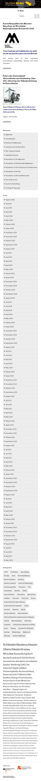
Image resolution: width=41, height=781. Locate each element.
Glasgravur (30, 723)
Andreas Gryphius (21, 718)
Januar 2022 (9, 425)
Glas (4, 695)
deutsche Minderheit (25, 583)
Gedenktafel (13, 715)
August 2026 (10, 200)
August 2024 (10, 298)
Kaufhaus (34, 743)
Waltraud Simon (17, 738)
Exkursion (22, 587)
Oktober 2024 (10, 290)
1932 (33, 733)
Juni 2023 (8, 355)
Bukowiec (27, 713)
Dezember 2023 (11, 331)
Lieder (4, 735)
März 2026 (9, 220)
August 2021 (9, 445)
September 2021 (11, 441)
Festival (11, 700)
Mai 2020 (8, 507)
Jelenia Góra (31, 594)
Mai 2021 (8, 458)
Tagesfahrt (6, 728)
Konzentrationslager (19, 733)
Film (29, 587)
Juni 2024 (8, 306)
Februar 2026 (10, 224)
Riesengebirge (17, 621)
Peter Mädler (16, 758)
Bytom (13, 681)
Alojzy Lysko (33, 738)
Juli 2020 (8, 499)
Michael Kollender (14, 755)
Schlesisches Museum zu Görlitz (24, 625)
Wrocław (7, 636)
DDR (21, 730)
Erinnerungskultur (10, 587)
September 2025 (11, 245)
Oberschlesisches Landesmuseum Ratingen (19, 617)
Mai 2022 (8, 409)
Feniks (30, 743)
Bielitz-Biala (7, 703)
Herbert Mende (6, 755)
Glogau (13, 718)
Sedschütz (28, 748)
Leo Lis (36, 753)
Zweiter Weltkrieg (19, 636)
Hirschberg (21, 594)
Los (36, 733)
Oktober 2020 (10, 486)
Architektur (14, 572)
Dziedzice (29, 750)
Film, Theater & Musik (12, 151)
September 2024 (11, 294)
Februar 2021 (10, 470)
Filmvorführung (31, 700)
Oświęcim (10, 733)
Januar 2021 (9, 474)
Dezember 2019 (11, 527)
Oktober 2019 (10, 536)
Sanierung (27, 621)
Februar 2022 (10, 421)
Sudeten (6, 698)
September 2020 (11, 491)
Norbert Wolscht (29, 755)
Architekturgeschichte (26, 684)
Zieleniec (5, 733)
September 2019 (11, 540)
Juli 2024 (8, 302)
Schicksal (6, 708)
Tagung (13, 628)
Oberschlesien (22, 613)
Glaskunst (11, 695)
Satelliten (7, 677)
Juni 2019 (8, 552)
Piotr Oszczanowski (13, 723)
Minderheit (25, 681)
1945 (6, 572)
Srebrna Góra (28, 733)
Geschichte (8, 591)
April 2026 (9, 216)
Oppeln (6, 621)
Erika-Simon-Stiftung (27, 705)
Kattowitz (25, 598)
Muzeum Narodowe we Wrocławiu (16, 686)
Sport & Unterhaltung (12, 184)
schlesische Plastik (12, 748)
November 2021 (11, 433)
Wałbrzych (26, 632)
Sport (6, 628)
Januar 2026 (9, 228)
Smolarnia (5, 750)
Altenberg (33, 713)
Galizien (23, 738)
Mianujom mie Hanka (16, 728)
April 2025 (9, 265)
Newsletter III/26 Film (13, 171)
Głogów (5, 723)
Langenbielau (6, 745)
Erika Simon (31, 745)
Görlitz (24, 591)
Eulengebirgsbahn (14, 745)
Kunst (26, 606)
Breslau (6, 576)
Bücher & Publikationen (13, 143)
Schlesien (7, 625)
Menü (22, 11)
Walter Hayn (10, 758)
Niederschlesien (9, 613)
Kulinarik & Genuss (11, 155)
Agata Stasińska (13, 740)
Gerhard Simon (6, 743)
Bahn (29, 674)
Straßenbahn (33, 730)
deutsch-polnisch (10, 583)
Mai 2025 (8, 261)
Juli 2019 (8, 548)
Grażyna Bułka (21, 725)
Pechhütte (5, 753)
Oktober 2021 (10, 437)
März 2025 (9, 269)
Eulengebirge (21, 715)
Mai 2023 (8, 359)
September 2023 (11, 343)
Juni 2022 (8, 404)
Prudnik (21, 720)
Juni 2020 (8, 503)
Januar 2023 (9, 376)
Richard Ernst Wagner (26, 735)
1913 (33, 750)
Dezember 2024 (11, 282)
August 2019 (10, 544)
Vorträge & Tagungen (12, 188)
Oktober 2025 (10, 241)
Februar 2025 (10, 273)
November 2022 (11, 384)
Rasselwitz (33, 748)
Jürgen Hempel (12, 725)
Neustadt (15, 720)
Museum (16, 609)
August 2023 (10, 347)
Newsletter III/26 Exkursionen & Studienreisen (21, 167)
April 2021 (8, 462)
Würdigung (25, 728)
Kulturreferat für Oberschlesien (14, 602)
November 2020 (11, 482)
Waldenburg (16, 632)
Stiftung (16, 730)
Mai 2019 (8, 556)
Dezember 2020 (11, 478)
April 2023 (9, 364)
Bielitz (29, 710)
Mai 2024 (8, 310)
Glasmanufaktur (30, 715)
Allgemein (8, 135)
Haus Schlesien (9, 594)
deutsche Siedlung (33, 740)
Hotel (11, 720)
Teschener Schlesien (23, 695)
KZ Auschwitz (6, 740)
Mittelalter (16, 705)
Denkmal (21, 579)
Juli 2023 (8, 351)
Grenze (13, 703)
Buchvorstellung (9, 579)
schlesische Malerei (21, 748)
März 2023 (9, 368)
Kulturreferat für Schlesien (13, 606)
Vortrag (6, 632)
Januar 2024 (9, 327)
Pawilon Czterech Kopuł (23, 740)
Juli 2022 (8, 400)
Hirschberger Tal (20, 700)
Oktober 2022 (10, 388)
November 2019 (11, 532)
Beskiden (30, 718)
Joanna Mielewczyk (22, 708)
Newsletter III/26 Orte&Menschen (17, 176)
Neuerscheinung (9, 684)
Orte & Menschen (11, 180)
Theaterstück (27, 720)
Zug (23, 698)
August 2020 (10, 495)
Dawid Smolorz (16, 698)
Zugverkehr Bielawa (23, 745)
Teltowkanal (22, 758)
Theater (28, 698)
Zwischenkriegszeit (8, 730)
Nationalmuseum (7, 738)
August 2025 (10, 249)
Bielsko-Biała (31, 703)
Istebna (28, 738)
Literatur (7, 609)
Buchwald (6, 715)
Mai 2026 (8, 212)
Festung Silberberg (21, 710)
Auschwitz (11, 710)
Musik (23, 609)
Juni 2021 (8, 454)
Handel (26, 743)
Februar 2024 (10, 323)
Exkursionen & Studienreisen (15, 147)
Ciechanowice (17, 735)
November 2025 (11, 237)
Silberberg (6, 720)
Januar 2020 (9, 523)
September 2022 (11, 392)
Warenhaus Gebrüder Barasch (17, 743)
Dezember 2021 (11, 429)
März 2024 (9, 318)
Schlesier (13, 708)
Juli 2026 (8, 204)
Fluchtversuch (22, 755)
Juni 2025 (8, 257)
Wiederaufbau (12, 713)
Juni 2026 (8, 208)
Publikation (22, 674)
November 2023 (11, 335)
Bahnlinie (5, 725)
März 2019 (9, 560)
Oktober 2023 (10, 339)
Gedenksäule (31, 753)
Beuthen (28, 678)
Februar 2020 (10, 519)
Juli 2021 (8, 450)
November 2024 (11, 286)
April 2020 (9, 511)
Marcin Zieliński (22, 703)
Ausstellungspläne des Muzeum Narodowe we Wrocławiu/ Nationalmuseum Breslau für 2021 (18, 26)
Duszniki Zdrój (7, 705)
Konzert (6, 681)
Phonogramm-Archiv (23, 753)
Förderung (5, 748)
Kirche (33, 598)
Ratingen (15, 677)
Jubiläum (7, 598)
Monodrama (10, 735)
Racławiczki (11, 750)
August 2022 (10, 396)
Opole (14, 674)
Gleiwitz (17, 591)
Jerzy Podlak (23, 723)
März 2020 (9, 515)
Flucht (22, 677)
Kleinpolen (20, 713)
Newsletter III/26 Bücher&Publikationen (19, 163)
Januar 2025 (9, 277)
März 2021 (9, 466)
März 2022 (9, 417)
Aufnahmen (17, 750)
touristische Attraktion (25, 628)
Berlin (34, 692)
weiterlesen (7, 68)
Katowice (15, 598)
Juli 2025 (8, 253)
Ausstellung (25, 572)
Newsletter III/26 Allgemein (15, 159)
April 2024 (9, 314)
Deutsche (35, 735)
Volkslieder (34, 720)
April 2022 (9, 413)
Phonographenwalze (13, 753)
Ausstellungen (10, 139)
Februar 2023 (10, 372)
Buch (13, 576)
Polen (18, 681)
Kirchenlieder (23, 750)
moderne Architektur (32, 725)
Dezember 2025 (11, 232)
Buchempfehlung (24, 576)
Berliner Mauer (26, 730)
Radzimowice (7, 718)
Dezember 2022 (11, 380)
